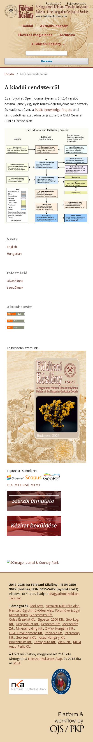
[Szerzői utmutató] (34, 510)
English (12, 247)
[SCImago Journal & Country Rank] (33, 562)
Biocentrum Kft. (41, 615)
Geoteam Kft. (50, 624)
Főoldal (27, 26)
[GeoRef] (51, 479)
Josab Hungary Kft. (51, 637)
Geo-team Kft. (26, 637)
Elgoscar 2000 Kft (50, 619)
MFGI (77, 642)
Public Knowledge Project (53, 109)
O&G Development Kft (25, 633)
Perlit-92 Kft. (54, 633)
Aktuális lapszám (54, 26)
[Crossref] (15, 479)
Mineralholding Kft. (29, 628)
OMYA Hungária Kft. (59, 628)
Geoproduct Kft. (27, 624)
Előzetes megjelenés (35, 35)
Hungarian (14, 253)
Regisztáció (53, 3)
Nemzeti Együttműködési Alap (31, 610)
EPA (10, 485)
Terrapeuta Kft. (45, 642)
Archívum (67, 35)
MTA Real (21, 485)
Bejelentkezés (76, 3)
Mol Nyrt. (37, 606)
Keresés (46, 61)
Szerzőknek (15, 287)
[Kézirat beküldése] (34, 534)
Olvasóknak (15, 281)
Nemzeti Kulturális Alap (62, 606)
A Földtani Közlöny (46, 44)
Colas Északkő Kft (22, 619)
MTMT (35, 485)
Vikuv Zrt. (64, 642)
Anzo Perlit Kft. (20, 646)
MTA (16, 663)
